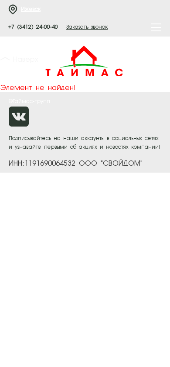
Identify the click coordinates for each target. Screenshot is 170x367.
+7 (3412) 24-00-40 (33, 27)
